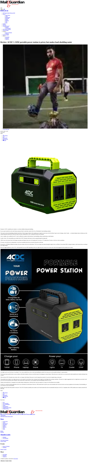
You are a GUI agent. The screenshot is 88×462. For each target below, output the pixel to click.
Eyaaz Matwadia (6, 129)
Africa (4, 422)
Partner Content (3, 449)
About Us (5, 456)
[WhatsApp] (6, 10)
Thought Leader (5, 434)
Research (4, 455)
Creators (3, 415)
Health (4, 425)
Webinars (4, 447)
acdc (4, 402)
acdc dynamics (5, 403)
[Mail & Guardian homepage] (44, 3)
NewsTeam (16, 458)
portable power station (7, 407)
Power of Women (6, 446)
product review (6, 408)
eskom (4, 405)
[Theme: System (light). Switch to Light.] (2, 9)
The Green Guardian (4, 440)
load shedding (5, 406)
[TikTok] (4, 10)
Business (2, 432)
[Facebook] (0, 10)
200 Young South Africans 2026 (6, 416)
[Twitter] (5, 10)
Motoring (4, 426)
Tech (4, 427)
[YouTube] (7, 10)
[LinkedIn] (2, 10)
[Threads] (3, 10)
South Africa (5, 421)
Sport (4, 429)
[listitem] (2, 414)
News (2, 419)
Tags (1, 415)
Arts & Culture (3, 441)
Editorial (4, 437)
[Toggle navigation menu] (1, 8)
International (5, 423)
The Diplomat (5, 438)
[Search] (4, 9)
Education (5, 424)
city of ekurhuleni (6, 404)
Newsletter (5, 454)
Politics (1, 431)
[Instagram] (1, 10)
